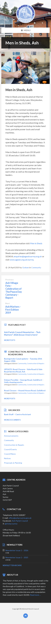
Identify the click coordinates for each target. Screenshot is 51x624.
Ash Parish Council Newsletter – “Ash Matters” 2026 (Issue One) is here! (22, 333)
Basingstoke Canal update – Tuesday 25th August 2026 (23, 360)
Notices (7, 458)
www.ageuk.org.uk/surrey (22, 259)
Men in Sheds (36, 243)
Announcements (11, 436)
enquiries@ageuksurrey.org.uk (28, 256)
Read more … (35, 595)
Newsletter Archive (12, 565)
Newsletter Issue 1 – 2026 (16, 550)
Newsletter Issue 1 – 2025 (16, 557)
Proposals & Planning (13, 463)
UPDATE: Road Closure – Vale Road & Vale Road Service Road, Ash (23, 370)
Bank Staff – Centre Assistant (17, 414)
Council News (10, 454)
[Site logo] (25, 22)
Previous (9, 280)
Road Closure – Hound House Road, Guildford (24, 390)
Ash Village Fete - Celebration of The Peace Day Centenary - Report (13, 290)
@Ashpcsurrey (11, 523)
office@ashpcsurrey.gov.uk (20, 518)
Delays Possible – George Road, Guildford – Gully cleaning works (23, 381)
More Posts (9, 340)
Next (7, 303)
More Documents (12, 420)
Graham (25, 267)
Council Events (10, 449)
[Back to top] (25, 615)
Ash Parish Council (20, 521)
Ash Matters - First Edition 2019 (13, 309)
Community (36, 267)
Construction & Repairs (35, 363)
